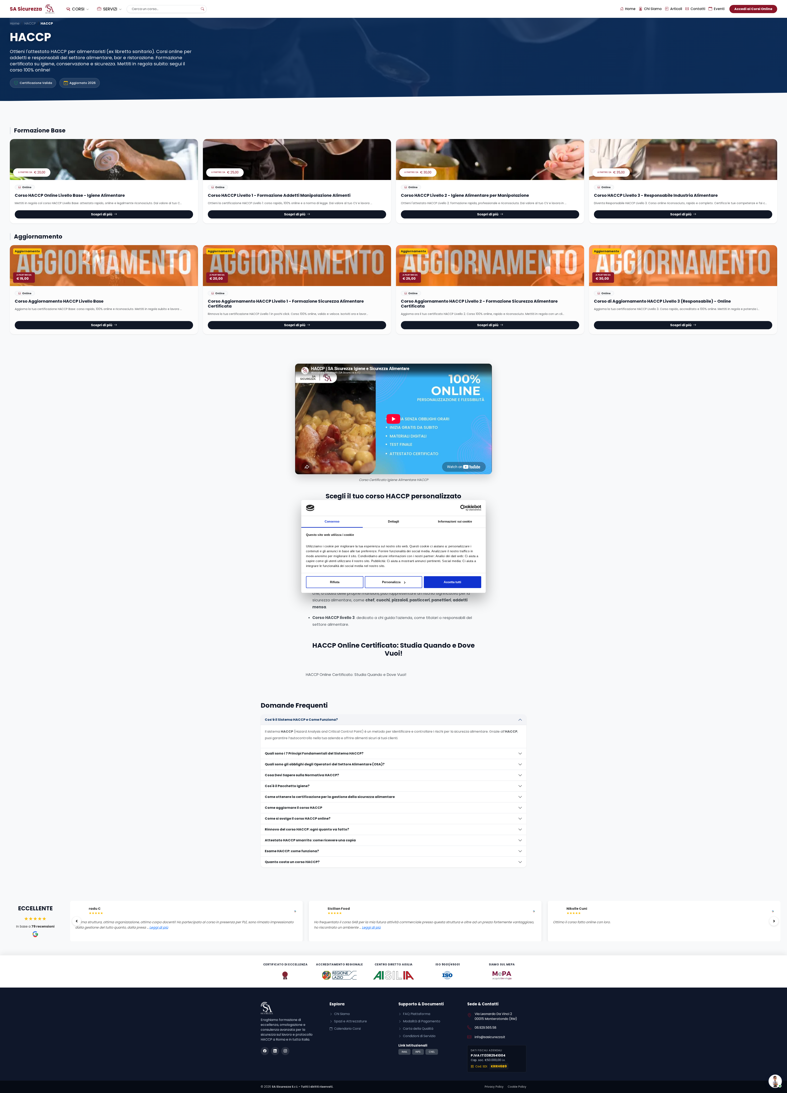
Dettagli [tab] (393, 521)
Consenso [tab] (332, 521)
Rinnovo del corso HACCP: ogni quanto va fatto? (307, 829)
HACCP (30, 23)
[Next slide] (773, 921)
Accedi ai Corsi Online (753, 9)
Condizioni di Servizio (419, 1036)
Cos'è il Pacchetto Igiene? (287, 786)
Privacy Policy (494, 1087)
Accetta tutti (452, 582)
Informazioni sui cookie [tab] (455, 521)
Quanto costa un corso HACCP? (292, 862)
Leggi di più (132, 927)
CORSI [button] (78, 9)
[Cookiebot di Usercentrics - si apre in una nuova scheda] (463, 508)
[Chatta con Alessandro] (775, 1081)
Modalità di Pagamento (421, 1021)
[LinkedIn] (275, 1051)
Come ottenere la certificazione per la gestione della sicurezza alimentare (330, 796)
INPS (418, 1051)
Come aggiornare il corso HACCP (293, 807)
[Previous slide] (76, 921)
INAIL (404, 1051)
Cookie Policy (517, 1087)
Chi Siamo (652, 8)
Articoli (675, 8)
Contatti (697, 8)
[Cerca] (202, 9)
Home (630, 8)
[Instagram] (285, 1051)
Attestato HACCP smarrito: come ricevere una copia (310, 840)
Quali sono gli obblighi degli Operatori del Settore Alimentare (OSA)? (324, 764)
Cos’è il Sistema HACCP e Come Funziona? (301, 719)
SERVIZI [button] (110, 9)
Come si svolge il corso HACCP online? (297, 818)
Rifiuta (334, 582)
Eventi (718, 8)
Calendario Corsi (347, 1028)
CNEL (432, 1051)
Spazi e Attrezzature (350, 1021)
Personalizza (391, 582)
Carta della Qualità (417, 1028)
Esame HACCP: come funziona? (292, 851)
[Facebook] (265, 1051)
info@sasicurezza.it (490, 1037)
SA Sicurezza (26, 9)
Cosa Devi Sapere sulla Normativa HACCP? (302, 775)
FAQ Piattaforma (416, 1014)
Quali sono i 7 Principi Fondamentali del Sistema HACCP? (314, 753)
